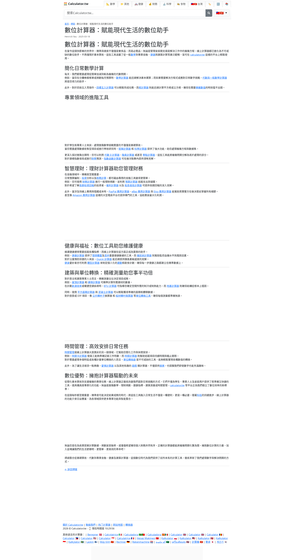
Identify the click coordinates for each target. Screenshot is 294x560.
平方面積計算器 (86, 292)
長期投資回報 (86, 185)
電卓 (207, 542)
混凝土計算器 (105, 292)
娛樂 (162, 365)
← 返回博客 (71, 469)
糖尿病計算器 (144, 255)
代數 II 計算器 (111, 155)
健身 (67, 263)
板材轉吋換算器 (124, 295)
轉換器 (129, 524)
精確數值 (200, 87)
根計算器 (144, 87)
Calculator (176, 534)
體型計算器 (93, 263)
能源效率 (77, 286)
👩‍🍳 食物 (181, 4)
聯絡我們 (91, 524)
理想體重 (97, 255)
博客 (73, 23)
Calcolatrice (111, 534)
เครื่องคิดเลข (179, 542)
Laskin (90, 542)
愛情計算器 (107, 365)
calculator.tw (197, 54)
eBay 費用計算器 (141, 191)
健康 (152, 54)
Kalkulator (167, 538)
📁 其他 (125, 4)
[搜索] (208, 13)
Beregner (92, 534)
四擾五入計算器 (105, 87)
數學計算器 (122, 77)
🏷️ (209, 4)
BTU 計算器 (110, 286)
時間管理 (69, 352)
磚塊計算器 (94, 282)
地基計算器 (173, 286)
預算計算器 (131, 181)
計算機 (195, 542)
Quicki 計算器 (104, 259)
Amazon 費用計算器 (84, 195)
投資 (84, 178)
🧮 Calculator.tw (76, 4)
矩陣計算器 (125, 148)
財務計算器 (88, 181)
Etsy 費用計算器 (162, 191)
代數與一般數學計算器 (214, 77)
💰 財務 (153, 4)
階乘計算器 (128, 155)
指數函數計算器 (112, 158)
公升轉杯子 (98, 295)
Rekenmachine (140, 542)
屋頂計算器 (78, 282)
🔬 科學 (167, 4)
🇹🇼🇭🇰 (197, 4)
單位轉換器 (129, 359)
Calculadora (131, 534)
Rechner (121, 542)
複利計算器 (112, 185)
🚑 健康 (139, 4)
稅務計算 (101, 178)
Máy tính (105, 542)
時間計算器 (131, 356)
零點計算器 (149, 155)
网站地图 (118, 524)
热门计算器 (104, 524)
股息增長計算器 (133, 185)
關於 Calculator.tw (73, 524)
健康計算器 (78, 255)
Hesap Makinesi (146, 538)
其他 (106, 255)
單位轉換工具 (143, 295)
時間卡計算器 (79, 356)
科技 (199, 395)
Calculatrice (123, 538)
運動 (119, 263)
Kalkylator (74, 542)
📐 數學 (110, 4)
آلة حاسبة (161, 542)
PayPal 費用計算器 (119, 191)
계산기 (220, 542)
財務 (94, 158)
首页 (67, 23)
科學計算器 (140, 148)
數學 (133, 54)
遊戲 (134, 365)
